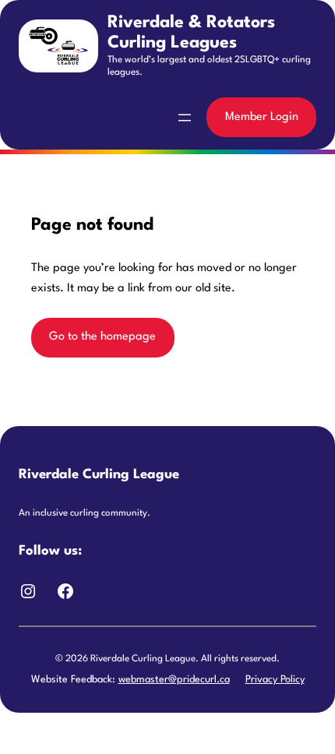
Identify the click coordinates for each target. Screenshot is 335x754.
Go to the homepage (102, 337)
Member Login (261, 117)
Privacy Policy (275, 680)
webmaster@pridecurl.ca (174, 680)
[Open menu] (184, 117)
